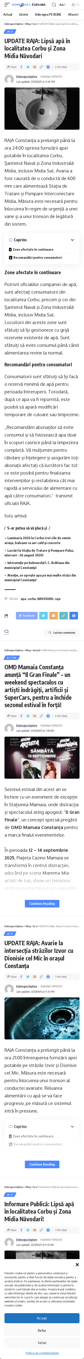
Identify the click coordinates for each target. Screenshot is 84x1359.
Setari (42, 1343)
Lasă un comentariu (64, 632)
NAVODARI (45, 599)
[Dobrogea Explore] (29, 5)
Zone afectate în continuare (33, 249)
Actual (12, 657)
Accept (42, 1318)
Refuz (42, 1330)
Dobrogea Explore (26, 76)
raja (57, 599)
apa (23, 599)
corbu (32, 599)
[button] (77, 1264)
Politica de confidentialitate (42, 1353)
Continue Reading (42, 903)
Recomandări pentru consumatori (37, 257)
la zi (10, 31)
